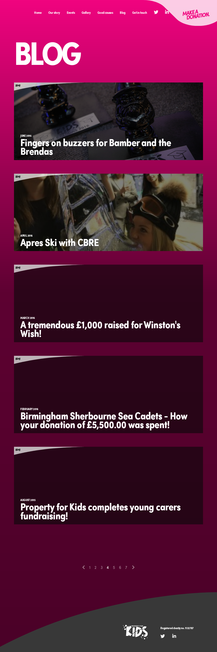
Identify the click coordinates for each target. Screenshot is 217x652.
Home (38, 12)
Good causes (105, 12)
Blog (122, 12)
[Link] (180, 13)
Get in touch (139, 12)
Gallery (86, 12)
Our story (54, 12)
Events (71, 12)
